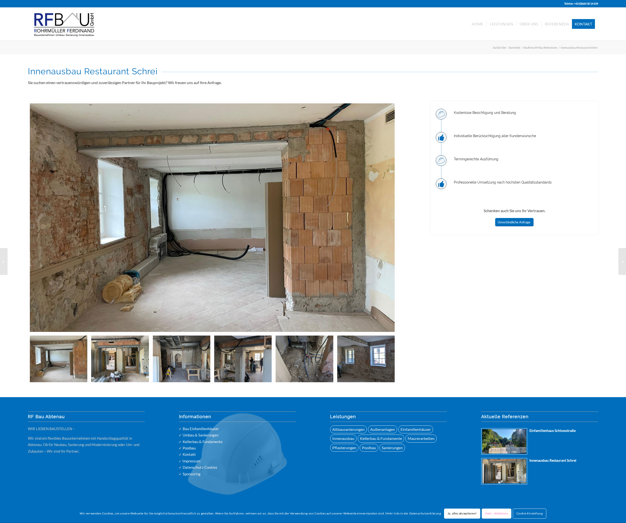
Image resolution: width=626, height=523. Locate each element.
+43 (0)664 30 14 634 (586, 3)
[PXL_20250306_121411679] (181, 359)
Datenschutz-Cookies (200, 467)
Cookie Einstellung (529, 513)
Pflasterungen (344, 447)
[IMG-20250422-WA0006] (120, 359)
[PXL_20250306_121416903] (243, 359)
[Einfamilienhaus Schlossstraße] (622, 261)
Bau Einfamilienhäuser (201, 428)
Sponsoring (192, 474)
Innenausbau (343, 438)
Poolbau (189, 448)
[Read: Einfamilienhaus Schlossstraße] (504, 441)
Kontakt (189, 454)
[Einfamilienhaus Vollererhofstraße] (4, 261)
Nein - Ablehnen (496, 513)
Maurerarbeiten (421, 438)
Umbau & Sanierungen (200, 435)
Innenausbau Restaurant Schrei (552, 460)
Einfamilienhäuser (416, 429)
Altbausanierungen (348, 429)
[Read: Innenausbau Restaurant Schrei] (504, 471)
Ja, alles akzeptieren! (462, 513)
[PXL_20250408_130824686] (304, 359)
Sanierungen (392, 447)
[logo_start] (69, 24)
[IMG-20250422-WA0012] (212, 217)
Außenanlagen (382, 429)
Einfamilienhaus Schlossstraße (552, 430)
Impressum (191, 461)
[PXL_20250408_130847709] (366, 359)
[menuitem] (477, 24)
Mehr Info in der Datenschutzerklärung (413, 513)
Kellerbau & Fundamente (203, 441)
